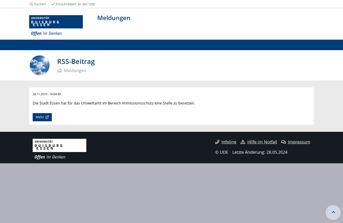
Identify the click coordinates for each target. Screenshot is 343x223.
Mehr (40, 117)
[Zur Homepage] (56, 25)
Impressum (299, 142)
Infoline (228, 142)
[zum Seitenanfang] (333, 212)
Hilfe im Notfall (262, 142)
